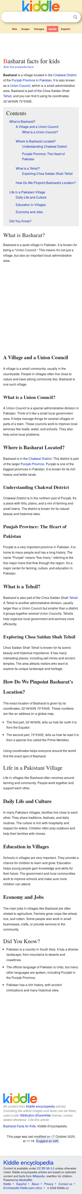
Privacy (48, 1184)
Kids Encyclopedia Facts (19, 67)
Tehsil (7, 96)
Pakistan (45, 80)
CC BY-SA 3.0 (45, 1168)
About (35, 1184)
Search (75, 17)
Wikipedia (38, 1176)
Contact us (65, 1184)
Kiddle (7, 1184)
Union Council (20, 85)
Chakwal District (64, 75)
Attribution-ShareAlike (35, 1115)
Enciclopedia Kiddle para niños (22, 1188)
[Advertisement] (41, 44)
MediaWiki (25, 1180)
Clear (67, 17)
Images (25, 29)
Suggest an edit (47, 1141)
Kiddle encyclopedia (40, 1106)
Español (65, 29)
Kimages (39, 29)
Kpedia (53, 29)
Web (14, 29)
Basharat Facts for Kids (19, 1126)
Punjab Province (23, 80)
